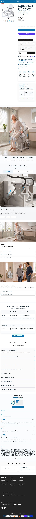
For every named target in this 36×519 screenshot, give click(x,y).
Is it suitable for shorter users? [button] (9, 361)
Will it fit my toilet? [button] (6, 373)
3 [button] (18, 458)
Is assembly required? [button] (6, 381)
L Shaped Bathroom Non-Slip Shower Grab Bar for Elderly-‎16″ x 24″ (27, 48)
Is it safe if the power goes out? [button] (9, 350)
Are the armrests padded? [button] (8, 385)
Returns (32, 88)
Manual (26, 86)
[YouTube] (5, 508)
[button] (1, 21)
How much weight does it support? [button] (10, 365)
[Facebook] (2, 508)
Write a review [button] (18, 407)
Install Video (22, 88)
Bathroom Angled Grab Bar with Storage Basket (27, 43)
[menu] (1, 1)
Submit (17, 504)
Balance (8, 171)
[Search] (3, 1)
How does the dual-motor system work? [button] (12, 369)
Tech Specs (22, 86)
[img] (3, 412)
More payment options (26, 35)
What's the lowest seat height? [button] (9, 356)
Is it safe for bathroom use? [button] (8, 389)
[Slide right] (34, 469)
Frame (18, 171)
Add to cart (26, 30)
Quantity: (19, 23)
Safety (28, 171)
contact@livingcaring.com (9, 492)
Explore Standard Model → (18, 335)
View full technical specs (24, 98)
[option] (9, 11)
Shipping (27, 88)
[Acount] (32, 1)
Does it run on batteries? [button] (7, 377)
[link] (18, 232)
